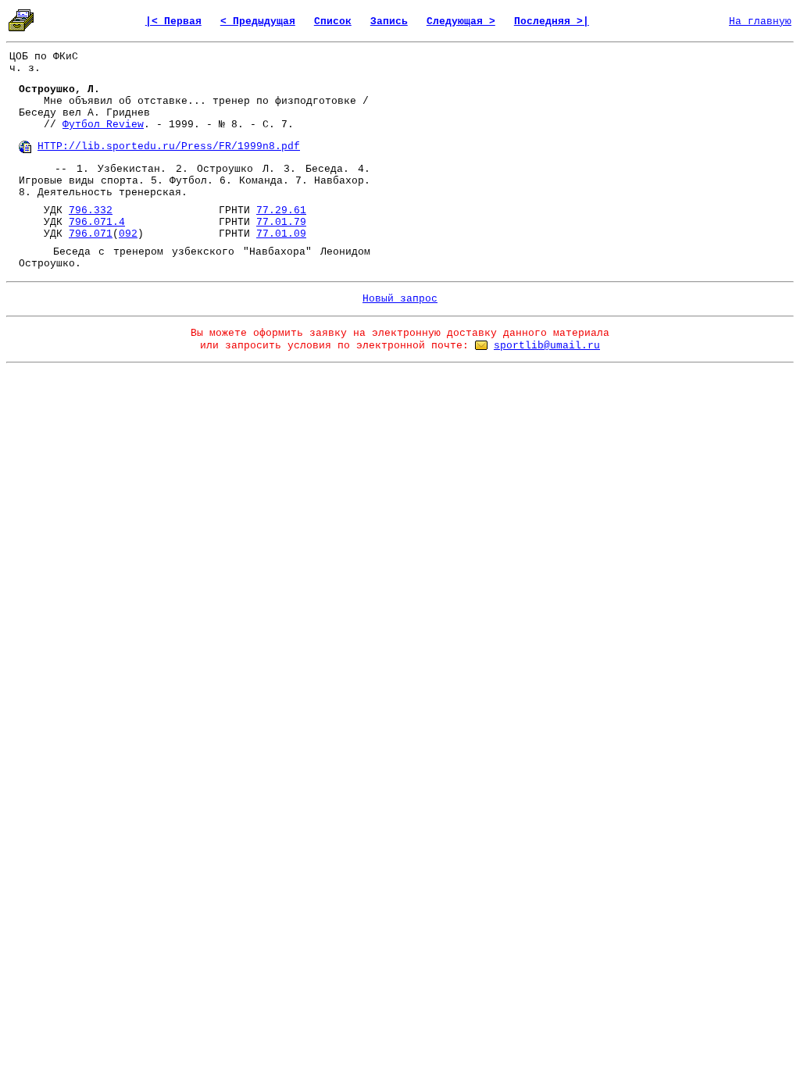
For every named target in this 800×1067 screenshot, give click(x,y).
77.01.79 (281, 222)
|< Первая (173, 21)
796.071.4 (97, 222)
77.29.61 (281, 210)
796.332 (90, 210)
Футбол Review (103, 124)
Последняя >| (551, 21)
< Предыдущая (257, 21)
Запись (389, 21)
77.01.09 (281, 234)
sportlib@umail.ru (547, 346)
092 (128, 234)
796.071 (90, 234)
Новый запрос (400, 299)
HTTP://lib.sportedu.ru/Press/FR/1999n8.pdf (169, 146)
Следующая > (461, 21)
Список (333, 21)
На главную (760, 21)
